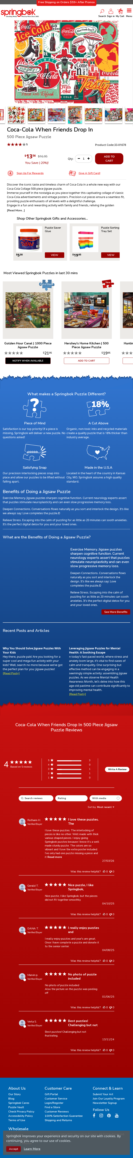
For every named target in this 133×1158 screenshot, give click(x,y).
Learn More (32, 1149)
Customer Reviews (57, 1112)
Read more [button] (54, 857)
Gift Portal (51, 1094)
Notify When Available (27, 360)
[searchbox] (36, 798)
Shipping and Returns (58, 1120)
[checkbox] (106, 798)
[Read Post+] (11, 673)
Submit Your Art (103, 1094)
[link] (69, 778)
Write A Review (117, 769)
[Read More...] (16, 210)
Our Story (14, 1094)
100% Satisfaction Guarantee (64, 1116)
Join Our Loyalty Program (109, 1099)
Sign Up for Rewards (30, 173)
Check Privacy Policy (21, 1112)
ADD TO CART (109, 159)
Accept (13, 1149)
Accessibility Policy (20, 1116)
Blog (11, 1099)
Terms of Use (16, 1120)
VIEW (54, 255)
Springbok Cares (18, 1103)
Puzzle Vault (16, 1107)
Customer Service (56, 1099)
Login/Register (54, 1103)
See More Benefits (115, 612)
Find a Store (52, 1107)
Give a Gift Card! (89, 173)
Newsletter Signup (105, 1103)
